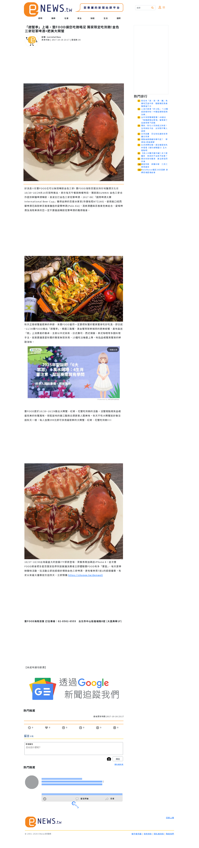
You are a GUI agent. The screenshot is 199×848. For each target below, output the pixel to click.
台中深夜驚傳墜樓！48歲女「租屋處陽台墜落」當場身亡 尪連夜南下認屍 (155, 120)
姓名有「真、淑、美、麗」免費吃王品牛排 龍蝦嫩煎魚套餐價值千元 (154, 103)
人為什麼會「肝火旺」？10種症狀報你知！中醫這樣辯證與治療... (154, 111)
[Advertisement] (73, 65)
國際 (119, 18)
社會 (66, 18)
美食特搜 (46, 39)
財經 (93, 18)
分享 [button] (112, 798)
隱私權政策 (118, 764)
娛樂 (53, 18)
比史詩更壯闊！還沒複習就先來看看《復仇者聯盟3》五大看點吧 (154, 147)
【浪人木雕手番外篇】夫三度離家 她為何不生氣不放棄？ (154, 154)
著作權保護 (137, 833)
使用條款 (148, 833)
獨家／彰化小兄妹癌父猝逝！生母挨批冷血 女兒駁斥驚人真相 (154, 128)
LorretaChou (54, 37)
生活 (106, 18)
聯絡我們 (170, 833)
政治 (80, 18)
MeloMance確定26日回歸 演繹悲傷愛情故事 (154, 171)
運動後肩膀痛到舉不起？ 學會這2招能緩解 (154, 140)
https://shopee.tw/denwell (85, 575)
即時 (40, 18)
